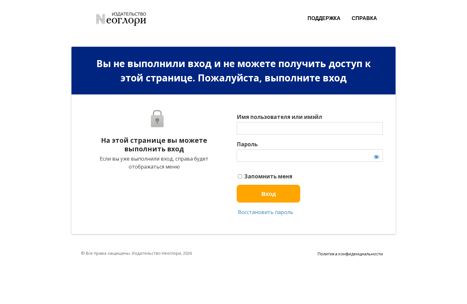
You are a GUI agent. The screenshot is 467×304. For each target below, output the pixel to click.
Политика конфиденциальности (350, 254)
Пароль (247, 144)
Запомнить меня (267, 176)
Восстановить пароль (265, 212)
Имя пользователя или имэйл (279, 117)
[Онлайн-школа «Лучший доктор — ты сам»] (124, 17)
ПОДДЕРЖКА (324, 18)
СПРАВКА (364, 18)
